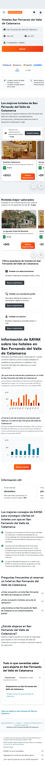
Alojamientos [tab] (10, 678)
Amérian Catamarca (11, 162)
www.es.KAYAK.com (7, 723)
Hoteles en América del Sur (32, 723)
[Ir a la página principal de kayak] (15, 12)
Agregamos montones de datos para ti (18, 755)
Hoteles (18, 723)
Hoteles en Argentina (21, 725)
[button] (3, 12)
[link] (14, 283)
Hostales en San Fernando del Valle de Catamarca (19, 695)
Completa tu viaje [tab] (26, 678)
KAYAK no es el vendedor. (13, 751)
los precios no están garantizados (13, 744)
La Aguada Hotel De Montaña (15, 231)
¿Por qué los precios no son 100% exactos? (20, 759)
